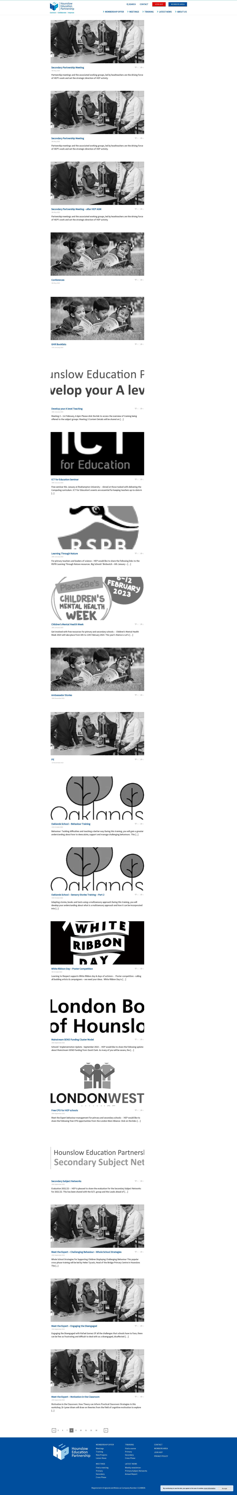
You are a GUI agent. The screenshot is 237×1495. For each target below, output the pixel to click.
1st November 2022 (57, 763)
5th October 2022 (57, 972)
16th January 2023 (57, 412)
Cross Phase (101, 1477)
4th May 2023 (56, 283)
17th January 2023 (57, 347)
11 (86, 1430)
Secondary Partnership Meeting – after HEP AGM (76, 209)
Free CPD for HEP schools (64, 1110)
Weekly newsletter (133, 1468)
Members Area (178, 4)
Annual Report (131, 1474)
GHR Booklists (58, 344)
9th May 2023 (56, 71)
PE (52, 759)
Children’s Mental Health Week (67, 624)
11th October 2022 (57, 827)
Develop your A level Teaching (67, 408)
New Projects (101, 1455)
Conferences (57, 279)
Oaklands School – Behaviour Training (70, 823)
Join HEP (159, 4)
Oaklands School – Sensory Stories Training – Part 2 (77, 894)
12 (91, 1430)
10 (80, 1430)
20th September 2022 (58, 1255)
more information (209, 1488)
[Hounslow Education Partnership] (62, 12)
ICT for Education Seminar (65, 479)
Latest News (165, 11)
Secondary (100, 1474)
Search (132, 4)
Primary (99, 1471)
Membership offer (114, 11)
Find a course (130, 1448)
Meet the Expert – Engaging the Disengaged (74, 1325)
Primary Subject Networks (136, 1471)
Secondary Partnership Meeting (67, 67)
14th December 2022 (58, 698)
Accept (224, 1488)
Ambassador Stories (61, 695)
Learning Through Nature (64, 553)
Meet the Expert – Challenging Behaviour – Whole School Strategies (86, 1251)
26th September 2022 (58, 1043)
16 (96, 1430)
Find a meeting (102, 1468)
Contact (144, 4)
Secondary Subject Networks (66, 1181)
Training (149, 11)
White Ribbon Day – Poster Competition (72, 968)
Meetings (134, 11)
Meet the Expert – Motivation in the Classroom (75, 1396)
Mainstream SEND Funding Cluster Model (72, 1039)
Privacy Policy (161, 1456)
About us (182, 11)
